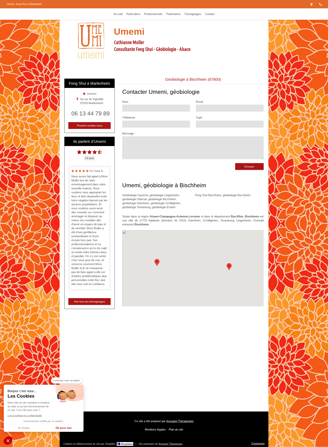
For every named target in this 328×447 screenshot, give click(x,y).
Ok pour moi (64, 427)
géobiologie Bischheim (162, 199)
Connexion (258, 443)
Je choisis (24, 427)
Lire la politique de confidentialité (25, 415)
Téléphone (128, 117)
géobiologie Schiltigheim (165, 203)
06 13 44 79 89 (90, 113)
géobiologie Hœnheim (135, 203)
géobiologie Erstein (163, 207)
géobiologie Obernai (134, 199)
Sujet (199, 117)
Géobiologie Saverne (135, 195)
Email (199, 101)
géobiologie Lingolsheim (164, 195)
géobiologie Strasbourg (136, 207)
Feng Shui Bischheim (208, 195)
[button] (8, 440)
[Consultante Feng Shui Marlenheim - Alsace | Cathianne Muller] (91, 41)
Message (128, 133)
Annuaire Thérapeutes (180, 421)
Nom (125, 101)
